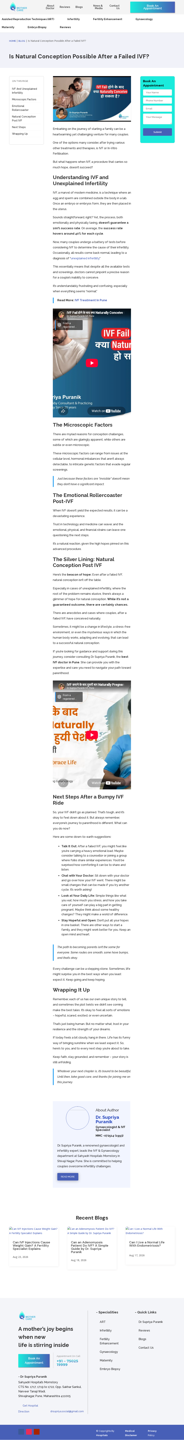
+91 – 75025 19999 (67, 1363)
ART (103, 1322)
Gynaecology (144, 19)
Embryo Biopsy (37, 27)
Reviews (65, 7)
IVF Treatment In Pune (91, 300)
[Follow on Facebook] (21, 1432)
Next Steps (19, 127)
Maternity (8, 27)
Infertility (73, 19)
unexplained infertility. (85, 258)
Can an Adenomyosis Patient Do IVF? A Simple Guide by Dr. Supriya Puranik (89, 1247)
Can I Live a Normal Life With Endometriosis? (147, 1244)
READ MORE (68, 1176)
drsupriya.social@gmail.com (67, 1411)
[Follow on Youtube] (37, 1432)
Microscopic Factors (24, 99)
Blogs (79, 7)
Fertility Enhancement (107, 19)
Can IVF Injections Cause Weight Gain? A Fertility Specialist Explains (31, 1245)
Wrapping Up (20, 133)
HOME (12, 41)
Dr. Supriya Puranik (151, 1322)
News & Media (98, 7)
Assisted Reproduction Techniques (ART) (28, 19)
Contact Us (114, 7)
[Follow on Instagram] (29, 1432)
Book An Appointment (152, 7)
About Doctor (50, 7)
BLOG (22, 41)
